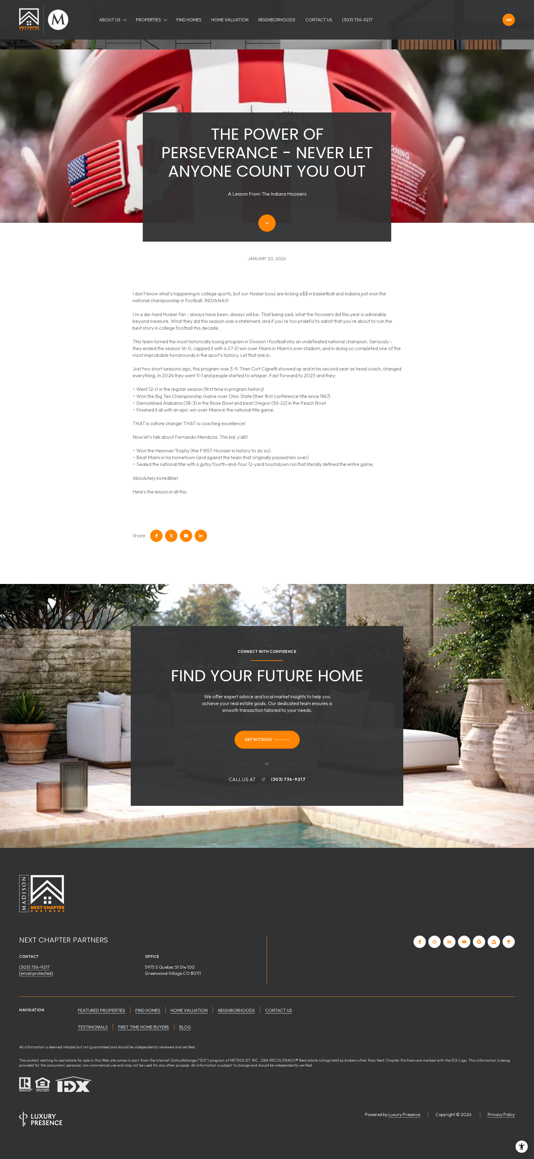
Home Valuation (229, 20)
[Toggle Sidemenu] (508, 20)
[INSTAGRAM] (434, 942)
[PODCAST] (508, 942)
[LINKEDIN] (449, 942)
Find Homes (188, 20)
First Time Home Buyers (143, 1027)
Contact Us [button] (278, 1010)
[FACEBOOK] (419, 942)
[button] (267, 740)
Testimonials (93, 1027)
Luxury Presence (404, 1114)
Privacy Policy (501, 1114)
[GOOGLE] (479, 942)
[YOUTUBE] (464, 942)
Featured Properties (101, 1010)
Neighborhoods (276, 20)
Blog (185, 1027)
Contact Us (318, 20)
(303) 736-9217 (357, 20)
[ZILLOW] (494, 942)
